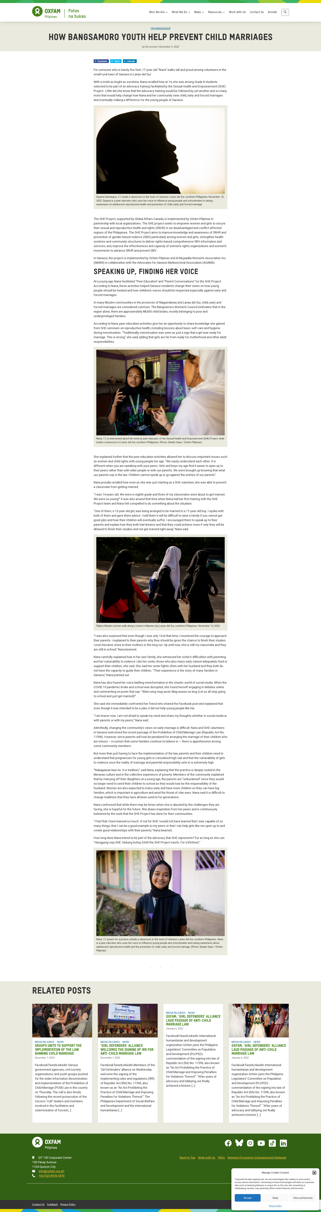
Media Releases (44, 1041)
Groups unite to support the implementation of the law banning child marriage (58, 1050)
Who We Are (157, 12)
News (198, 12)
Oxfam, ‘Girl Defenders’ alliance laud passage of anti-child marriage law (193, 1021)
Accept (248, 1197)
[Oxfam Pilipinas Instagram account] (250, 1143)
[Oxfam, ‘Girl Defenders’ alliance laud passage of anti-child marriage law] (259, 1020)
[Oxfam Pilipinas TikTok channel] (272, 1143)
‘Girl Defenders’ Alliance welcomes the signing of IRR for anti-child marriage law (126, 1050)
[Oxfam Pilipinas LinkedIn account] (283, 1143)
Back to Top (187, 1157)
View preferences (303, 1197)
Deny (275, 1197)
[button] (314, 1172)
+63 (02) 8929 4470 (52, 1175)
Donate (272, 12)
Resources (215, 12)
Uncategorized (160, 28)
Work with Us (237, 12)
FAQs (221, 1157)
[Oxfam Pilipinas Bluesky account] (239, 1143)
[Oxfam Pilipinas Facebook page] (228, 1143)
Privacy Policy (275, 1206)
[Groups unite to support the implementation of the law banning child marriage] (62, 1020)
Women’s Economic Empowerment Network (257, 1157)
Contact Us (257, 12)
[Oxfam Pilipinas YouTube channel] (261, 1143)
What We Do (180, 12)
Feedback (52, 1204)
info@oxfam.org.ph (51, 1171)
